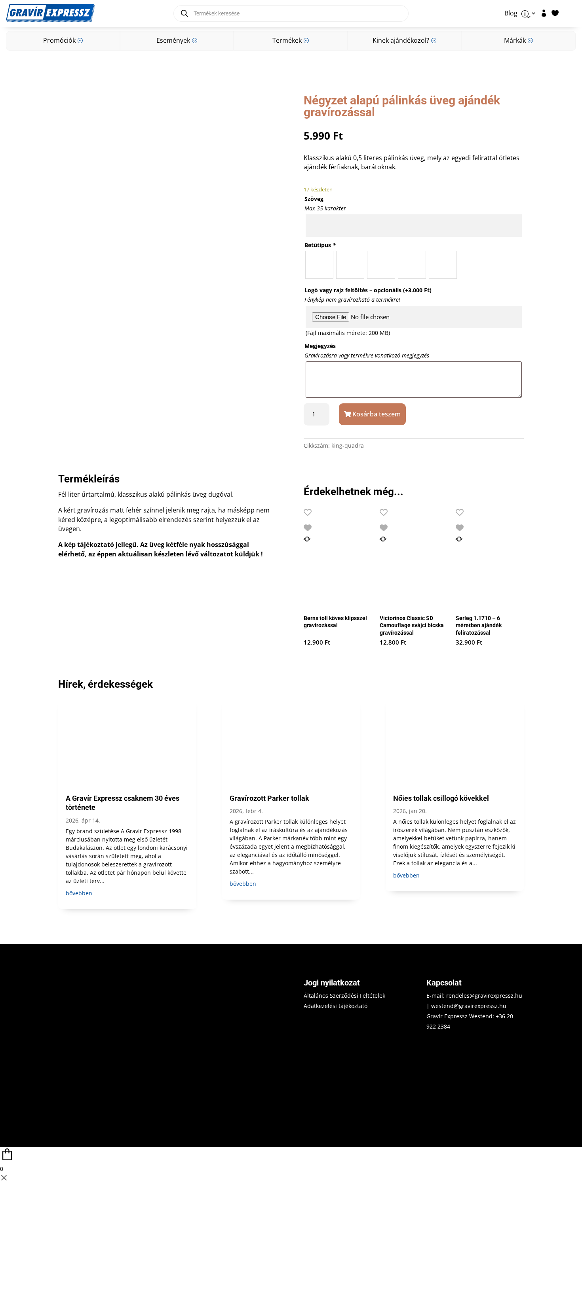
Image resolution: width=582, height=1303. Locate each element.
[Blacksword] (381, 264)
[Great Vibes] (412, 264)
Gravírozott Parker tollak (269, 798)
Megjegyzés (320, 346)
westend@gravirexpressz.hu (468, 1006)
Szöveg (313, 198)
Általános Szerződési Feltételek (344, 995)
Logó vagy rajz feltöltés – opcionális (368, 290)
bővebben (79, 893)
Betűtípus (320, 245)
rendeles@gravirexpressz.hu (484, 995)
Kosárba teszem (376, 414)
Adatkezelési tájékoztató (335, 1006)
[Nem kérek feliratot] (442, 264)
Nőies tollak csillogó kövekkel (441, 798)
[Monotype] (350, 264)
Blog (510, 13)
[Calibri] (319, 264)
